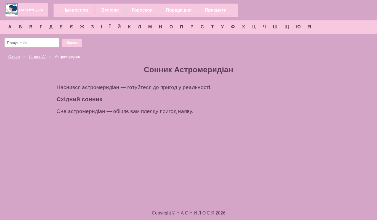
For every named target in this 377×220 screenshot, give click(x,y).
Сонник (14, 57)
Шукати (72, 43)
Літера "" (37, 57)
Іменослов (76, 10)
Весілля (110, 10)
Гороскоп (142, 10)
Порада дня (179, 10)
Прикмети (216, 10)
